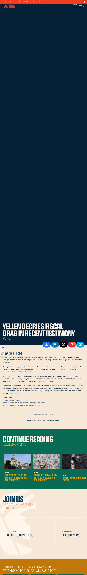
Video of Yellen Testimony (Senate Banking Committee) (24, 403)
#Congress (31, 420)
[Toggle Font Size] (2, 353)
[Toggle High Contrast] (2, 348)
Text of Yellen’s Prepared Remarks (15, 400)
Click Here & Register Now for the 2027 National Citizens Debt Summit (25, 2)
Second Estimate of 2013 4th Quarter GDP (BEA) (21, 405)
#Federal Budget (53, 420)
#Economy (42, 420)
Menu (75, 4)
